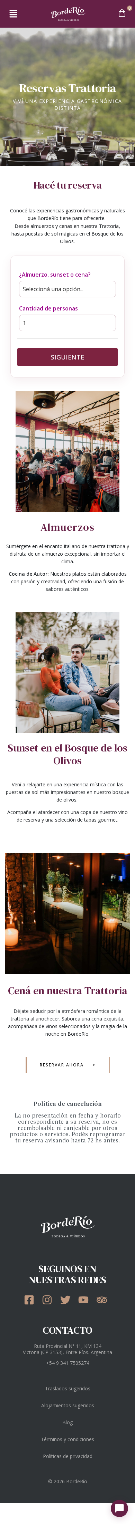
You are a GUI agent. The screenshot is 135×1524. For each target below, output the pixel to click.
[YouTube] (85, 1299)
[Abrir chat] (119, 1508)
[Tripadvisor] (104, 1299)
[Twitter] (67, 1299)
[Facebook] (31, 1299)
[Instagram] (49, 1299)
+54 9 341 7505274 (67, 1363)
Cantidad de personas (48, 308)
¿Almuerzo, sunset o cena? (55, 274)
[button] (13, 14)
